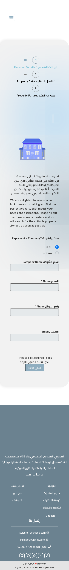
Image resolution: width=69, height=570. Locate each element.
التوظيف (17, 500)
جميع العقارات (52, 493)
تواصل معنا (17, 485)
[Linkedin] (22, 555)
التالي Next (34, 367)
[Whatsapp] (34, 555)
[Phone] (47, 555)
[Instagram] (28, 555)
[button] (11, 17)
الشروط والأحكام (52, 507)
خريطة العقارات (51, 500)
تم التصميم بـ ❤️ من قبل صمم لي (34, 563)
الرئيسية (51, 485)
